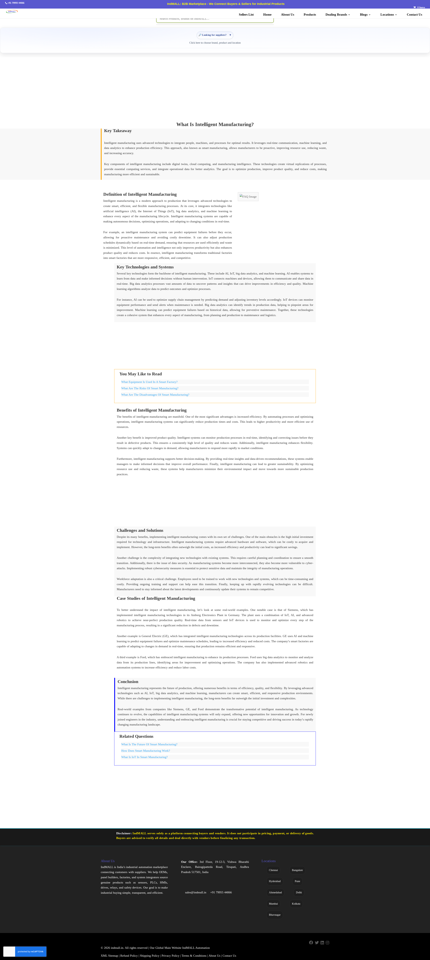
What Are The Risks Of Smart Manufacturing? (149, 388)
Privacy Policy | (171, 955)
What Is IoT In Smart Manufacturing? (144, 757)
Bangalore (297, 870)
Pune (297, 881)
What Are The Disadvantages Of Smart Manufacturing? (155, 394)
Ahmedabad (275, 892)
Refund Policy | (129, 955)
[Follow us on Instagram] (327, 942)
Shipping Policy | (150, 955)
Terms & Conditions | (195, 955)
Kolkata (296, 903)
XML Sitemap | (110, 955)
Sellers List (246, 14)
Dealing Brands (336, 14)
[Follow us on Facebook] (311, 942)
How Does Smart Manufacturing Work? (145, 750)
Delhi (299, 892)
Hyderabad (275, 881)
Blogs (364, 14)
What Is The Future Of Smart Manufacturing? (149, 744)
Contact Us (414, 14)
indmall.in (117, 947)
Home (267, 14)
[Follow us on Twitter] (317, 942)
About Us (287, 14)
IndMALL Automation (196, 947)
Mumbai (273, 903)
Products (310, 14)
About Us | (215, 955)
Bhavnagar (275, 914)
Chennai (273, 870)
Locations (387, 14)
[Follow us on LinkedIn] (322, 942)
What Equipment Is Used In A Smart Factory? (149, 382)
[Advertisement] (215, 86)
